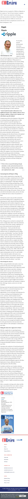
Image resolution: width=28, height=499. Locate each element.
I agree (22, 495)
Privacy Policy (7, 480)
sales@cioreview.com (8, 470)
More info (18, 496)
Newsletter (6, 459)
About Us (6, 449)
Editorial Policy (7, 478)
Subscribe (6, 457)
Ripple (2, 399)
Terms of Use (6, 482)
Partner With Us (7, 451)
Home (5, 446)
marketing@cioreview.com (9, 472)
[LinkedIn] (19, 440)
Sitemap (5, 461)
